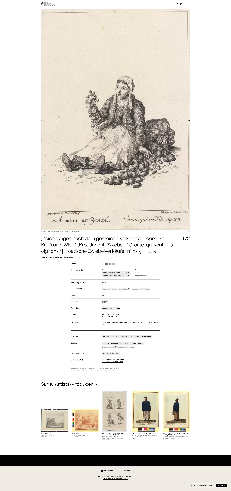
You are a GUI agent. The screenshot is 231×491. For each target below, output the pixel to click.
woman (140, 343)
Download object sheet (64, 257)
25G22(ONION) (108, 354)
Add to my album (48, 257)
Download (65, 231)
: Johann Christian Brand (113, 360)
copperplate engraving (141, 289)
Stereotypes (147, 337)
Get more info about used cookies (115, 479)
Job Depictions (108, 337)
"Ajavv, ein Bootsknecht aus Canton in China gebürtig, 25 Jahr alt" (175, 434)
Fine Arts (137, 337)
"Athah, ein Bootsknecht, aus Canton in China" (145, 433)
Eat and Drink (127, 337)
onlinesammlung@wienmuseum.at (104, 370)
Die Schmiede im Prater (78, 433)
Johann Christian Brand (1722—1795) (116, 272)
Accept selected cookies (203, 485)
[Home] (48, 4)
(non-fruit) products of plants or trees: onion (119, 343)
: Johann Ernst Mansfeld (112, 362)
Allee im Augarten (46, 433)
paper (104, 302)
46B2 (117, 354)
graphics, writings (109, 289)
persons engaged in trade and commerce (118, 347)
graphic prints (124, 289)
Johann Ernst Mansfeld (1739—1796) (116, 276)
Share (77, 257)
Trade (118, 337)
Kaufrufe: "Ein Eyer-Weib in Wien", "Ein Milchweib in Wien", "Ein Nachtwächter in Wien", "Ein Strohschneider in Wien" (115, 435)
